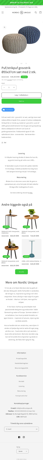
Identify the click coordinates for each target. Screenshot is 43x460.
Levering (9, 79)
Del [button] (5, 142)
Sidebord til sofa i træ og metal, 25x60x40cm (11, 232)
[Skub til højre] (26, 63)
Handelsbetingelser (21, 363)
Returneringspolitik (21, 368)
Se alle (21, 272)
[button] (2, 12)
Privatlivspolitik (21, 358)
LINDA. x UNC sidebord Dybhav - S (31, 261)
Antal (3, 83)
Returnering (21, 391)
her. (31, 193)
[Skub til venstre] (17, 63)
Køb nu (21, 101)
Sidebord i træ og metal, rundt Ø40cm (10, 262)
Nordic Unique (23, 459)
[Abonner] (36, 429)
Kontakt (21, 381)
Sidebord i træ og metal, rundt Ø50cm (30, 232)
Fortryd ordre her (21, 396)
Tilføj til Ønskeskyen (9, 109)
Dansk (20, 451)
